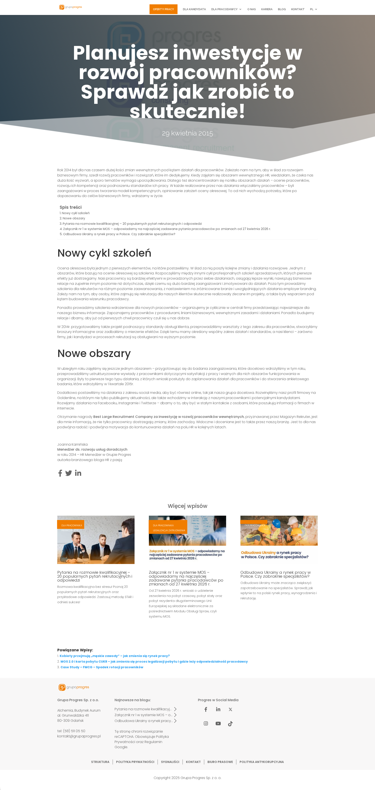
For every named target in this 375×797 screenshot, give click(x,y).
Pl (311, 9)
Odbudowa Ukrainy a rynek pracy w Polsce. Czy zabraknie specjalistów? (119, 234)
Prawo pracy (69, 530)
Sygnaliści (170, 762)
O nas (251, 9)
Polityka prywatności (135, 762)
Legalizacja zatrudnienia (169, 530)
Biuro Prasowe (220, 762)
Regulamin (153, 741)
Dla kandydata (194, 9)
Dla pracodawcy (224, 9)
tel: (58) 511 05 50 (71, 731)
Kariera (267, 9)
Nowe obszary (74, 218)
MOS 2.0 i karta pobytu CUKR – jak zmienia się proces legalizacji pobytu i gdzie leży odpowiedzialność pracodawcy (154, 661)
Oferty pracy (163, 9)
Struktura (100, 762)
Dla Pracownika (71, 525)
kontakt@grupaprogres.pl (79, 736)
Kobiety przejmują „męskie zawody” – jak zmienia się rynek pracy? (115, 656)
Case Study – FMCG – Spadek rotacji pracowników (102, 667)
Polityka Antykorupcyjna (262, 762)
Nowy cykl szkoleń (76, 213)
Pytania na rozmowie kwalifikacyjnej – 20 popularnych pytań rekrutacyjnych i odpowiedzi (132, 224)
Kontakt (298, 9)
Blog (282, 9)
